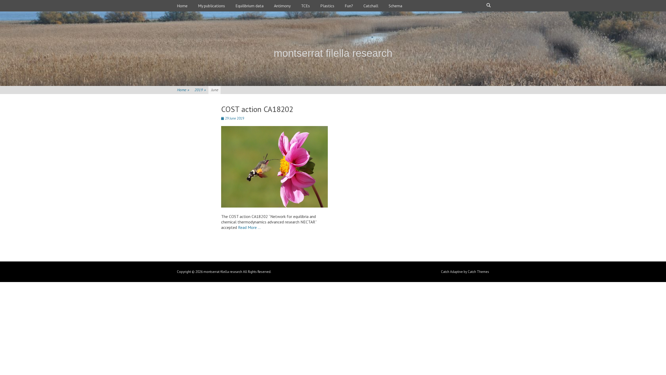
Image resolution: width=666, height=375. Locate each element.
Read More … (249, 227)
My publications (211, 5)
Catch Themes (478, 272)
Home (182, 5)
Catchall (370, 5)
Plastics (327, 5)
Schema (395, 5)
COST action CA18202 (257, 109)
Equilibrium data (249, 5)
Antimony (282, 5)
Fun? (349, 5)
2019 (200, 90)
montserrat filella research (333, 53)
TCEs (305, 5)
